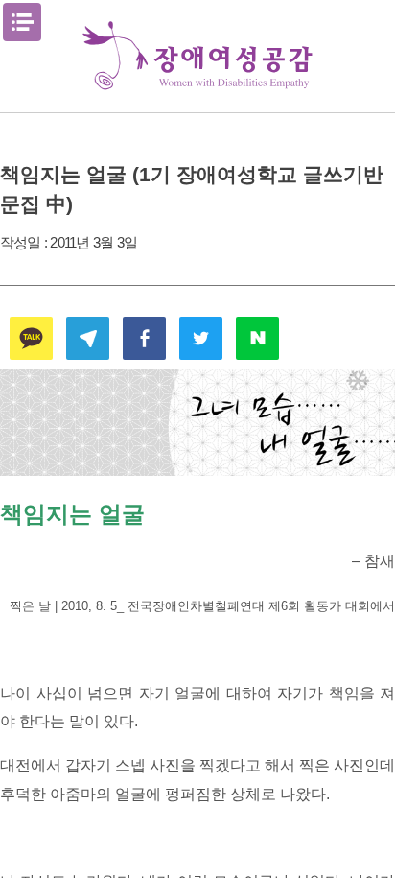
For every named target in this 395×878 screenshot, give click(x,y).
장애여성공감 (197, 56)
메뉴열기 (22, 22)
